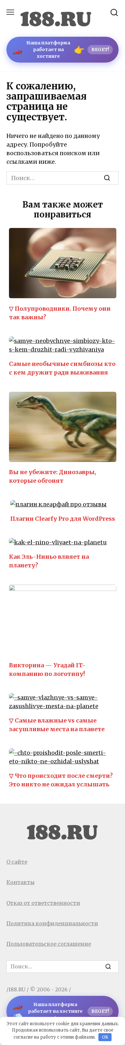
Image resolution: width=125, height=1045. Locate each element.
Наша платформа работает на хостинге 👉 (61, 1011)
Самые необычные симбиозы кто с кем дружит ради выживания (62, 368)
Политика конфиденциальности (52, 923)
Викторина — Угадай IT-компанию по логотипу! (47, 669)
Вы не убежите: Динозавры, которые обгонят (52, 476)
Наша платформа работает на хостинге (60, 49)
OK (105, 1037)
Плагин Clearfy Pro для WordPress (62, 518)
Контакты (20, 882)
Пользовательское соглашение (48, 944)
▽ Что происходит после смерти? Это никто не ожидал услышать (61, 780)
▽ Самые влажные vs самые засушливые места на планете (56, 725)
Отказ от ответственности (43, 903)
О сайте (16, 862)
